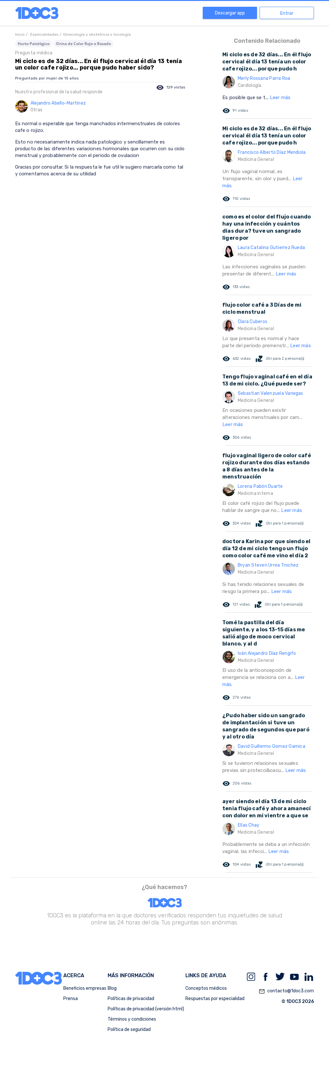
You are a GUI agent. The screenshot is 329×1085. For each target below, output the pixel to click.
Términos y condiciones (132, 1019)
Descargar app (230, 13)
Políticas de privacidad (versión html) (146, 1009)
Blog (112, 988)
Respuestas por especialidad (215, 998)
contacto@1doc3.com (286, 991)
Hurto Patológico (33, 43)
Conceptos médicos (206, 988)
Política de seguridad (129, 1029)
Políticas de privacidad (131, 998)
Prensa (70, 998)
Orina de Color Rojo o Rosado (83, 43)
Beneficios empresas (84, 988)
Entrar (286, 13)
